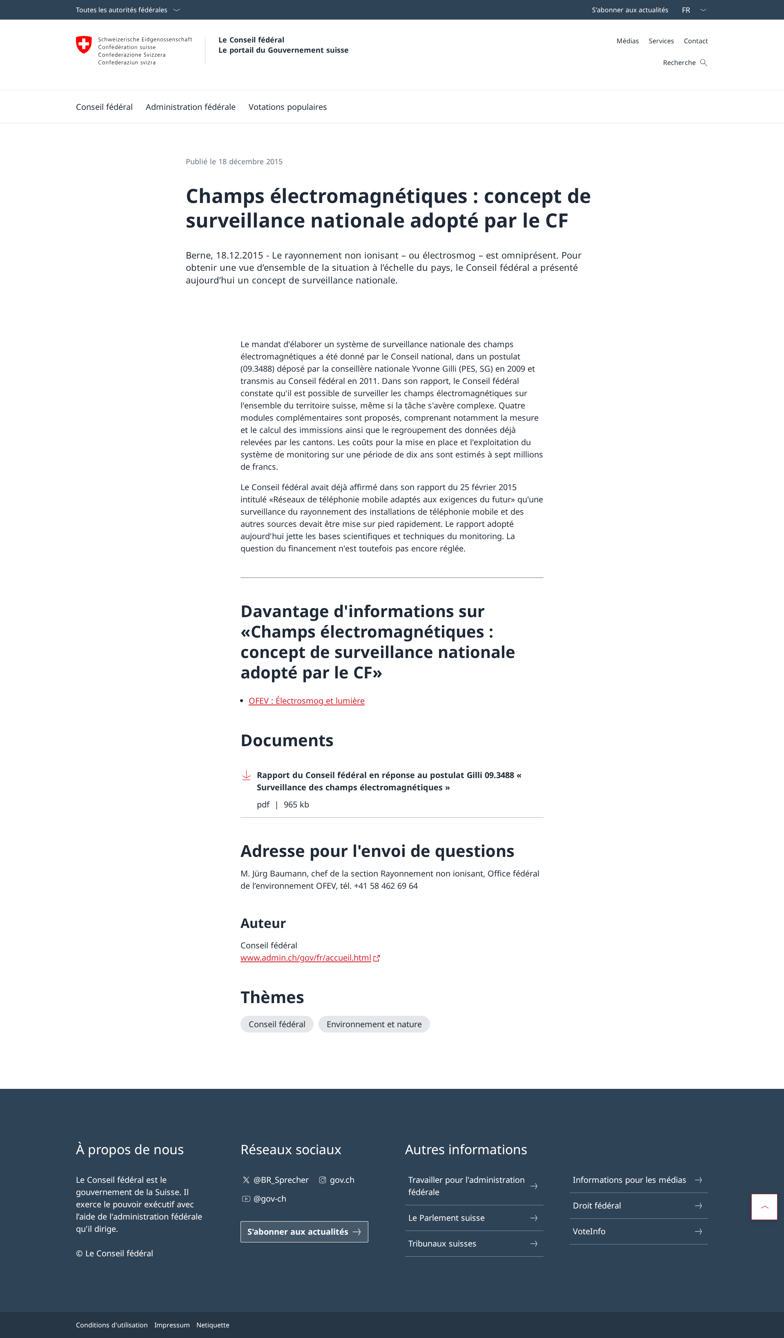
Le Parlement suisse (446, 1217)
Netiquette (212, 1324)
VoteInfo (589, 1231)
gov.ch (342, 1179)
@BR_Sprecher (281, 1179)
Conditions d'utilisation (112, 1324)
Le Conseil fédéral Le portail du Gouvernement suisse (283, 45)
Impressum (172, 1324)
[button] (104, 106)
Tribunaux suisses (442, 1243)
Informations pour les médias (629, 1179)
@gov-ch (270, 1198)
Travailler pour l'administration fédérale (466, 1186)
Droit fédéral (597, 1205)
